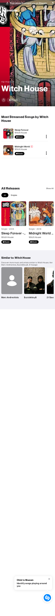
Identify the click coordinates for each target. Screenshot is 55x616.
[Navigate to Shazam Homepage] (9, 10)
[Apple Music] (6, 242)
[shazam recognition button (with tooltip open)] (47, 597)
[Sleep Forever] (24, 133)
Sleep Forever (22, 130)
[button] (53, 2)
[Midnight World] (24, 150)
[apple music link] (13, 100)
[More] (46, 137)
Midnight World (22, 146)
